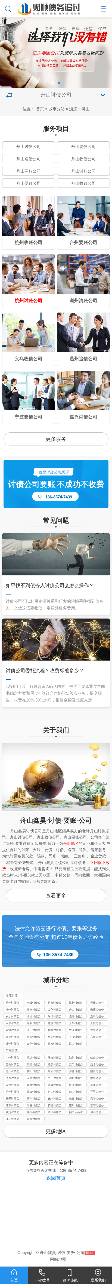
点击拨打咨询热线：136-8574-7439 (56, 1170)
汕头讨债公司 (76, 1058)
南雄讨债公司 (54, 1085)
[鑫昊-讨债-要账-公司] (56, 7)
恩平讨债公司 (12, 1099)
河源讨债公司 (76, 1072)
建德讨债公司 (12, 1037)
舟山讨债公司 (28, 146)
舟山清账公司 (28, 171)
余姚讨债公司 (34, 1017)
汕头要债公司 (12, 1119)
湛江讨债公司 (34, 1065)
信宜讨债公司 (76, 1099)
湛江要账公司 (54, 1112)
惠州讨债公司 (12, 1072)
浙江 (73, 108)
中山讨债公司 (54, 1078)
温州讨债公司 (76, 1003)
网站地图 (58, 1259)
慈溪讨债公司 (54, 1024)
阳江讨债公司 (97, 1072)
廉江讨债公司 (76, 1085)
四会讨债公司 (34, 1092)
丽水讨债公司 (12, 1017)
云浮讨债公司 (12, 1085)
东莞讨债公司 (34, 1078)
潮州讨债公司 (76, 1078)
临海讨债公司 (76, 1017)
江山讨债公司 (76, 1044)
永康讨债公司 (12, 1024)
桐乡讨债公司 (54, 1030)
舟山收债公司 (83, 158)
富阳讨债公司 (54, 1037)
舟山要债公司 (83, 146)
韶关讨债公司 (12, 1065)
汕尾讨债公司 (54, 1072)
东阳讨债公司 (97, 1037)
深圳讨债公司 (34, 1058)
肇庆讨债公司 (54, 1065)
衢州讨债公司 (97, 1010)
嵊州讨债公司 (12, 1044)
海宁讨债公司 (34, 1030)
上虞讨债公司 (97, 1024)
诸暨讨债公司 (12, 1030)
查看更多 (56, 896)
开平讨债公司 (97, 1092)
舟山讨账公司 (83, 171)
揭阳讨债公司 (97, 1078)
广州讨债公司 (12, 1058)
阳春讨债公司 (34, 1106)
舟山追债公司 (28, 158)
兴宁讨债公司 (97, 1099)
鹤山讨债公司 (76, 1092)
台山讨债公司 (54, 1092)
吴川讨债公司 (97, 1085)
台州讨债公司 (97, 1003)
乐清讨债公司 (54, 1017)
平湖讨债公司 (76, 1037)
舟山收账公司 (83, 183)
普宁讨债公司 (97, 1106)
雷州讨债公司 (12, 1092)
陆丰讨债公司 (12, 1106)
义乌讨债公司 (76, 1024)
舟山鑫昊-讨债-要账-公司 (56, 820)
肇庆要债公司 (34, 1112)
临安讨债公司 (54, 1044)
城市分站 (56, 108)
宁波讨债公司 (34, 1003)
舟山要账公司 (28, 183)
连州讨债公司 (76, 1106)
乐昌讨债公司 (34, 1085)
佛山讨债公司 (97, 1058)
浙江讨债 (12, 995)
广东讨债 (12, 1050)
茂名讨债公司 (97, 1065)
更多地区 (56, 1131)
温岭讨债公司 (97, 1017)
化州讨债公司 (54, 1099)
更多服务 (56, 439)
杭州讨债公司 (12, 1003)
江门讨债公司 (76, 1065)
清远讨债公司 (12, 1078)
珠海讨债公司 (54, 1058)
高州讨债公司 (34, 1099)
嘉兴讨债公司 (34, 1010)
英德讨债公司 (54, 1106)
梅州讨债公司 (34, 1072)
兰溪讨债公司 (76, 1030)
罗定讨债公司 (12, 1112)
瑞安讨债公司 (34, 1024)
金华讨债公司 (54, 1010)
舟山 (86, 108)
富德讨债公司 (34, 1037)
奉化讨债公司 (34, 1044)
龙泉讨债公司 (97, 1030)
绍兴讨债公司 (54, 1003)
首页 (40, 108)
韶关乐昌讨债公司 (76, 1112)
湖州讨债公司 (12, 1010)
